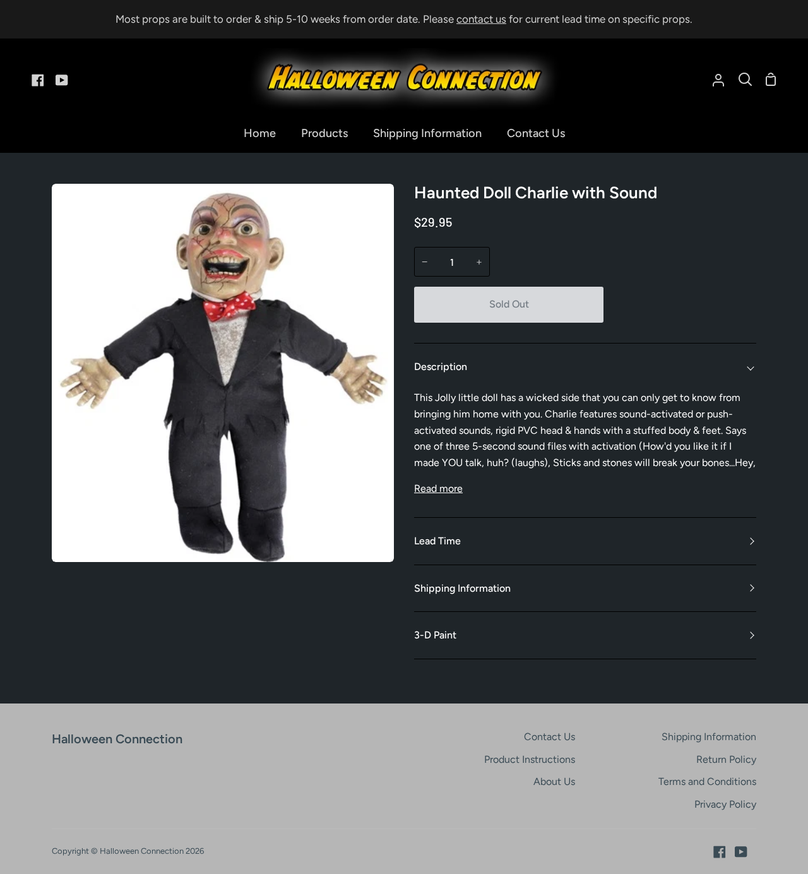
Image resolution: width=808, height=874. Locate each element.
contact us (481, 19)
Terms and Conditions (707, 781)
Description (440, 367)
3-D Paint (435, 635)
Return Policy (726, 759)
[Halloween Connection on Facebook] (719, 852)
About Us (554, 781)
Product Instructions (529, 759)
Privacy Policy (725, 804)
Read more (438, 488)
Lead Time (437, 541)
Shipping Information (462, 588)
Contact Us (549, 737)
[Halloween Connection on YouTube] (741, 852)
